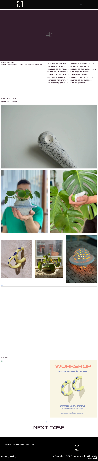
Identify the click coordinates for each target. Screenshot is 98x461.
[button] (80, 4)
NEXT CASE (48, 428)
